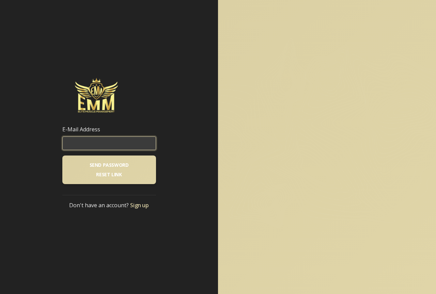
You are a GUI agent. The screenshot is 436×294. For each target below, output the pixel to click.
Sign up (139, 205)
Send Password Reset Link (109, 170)
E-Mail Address (81, 129)
